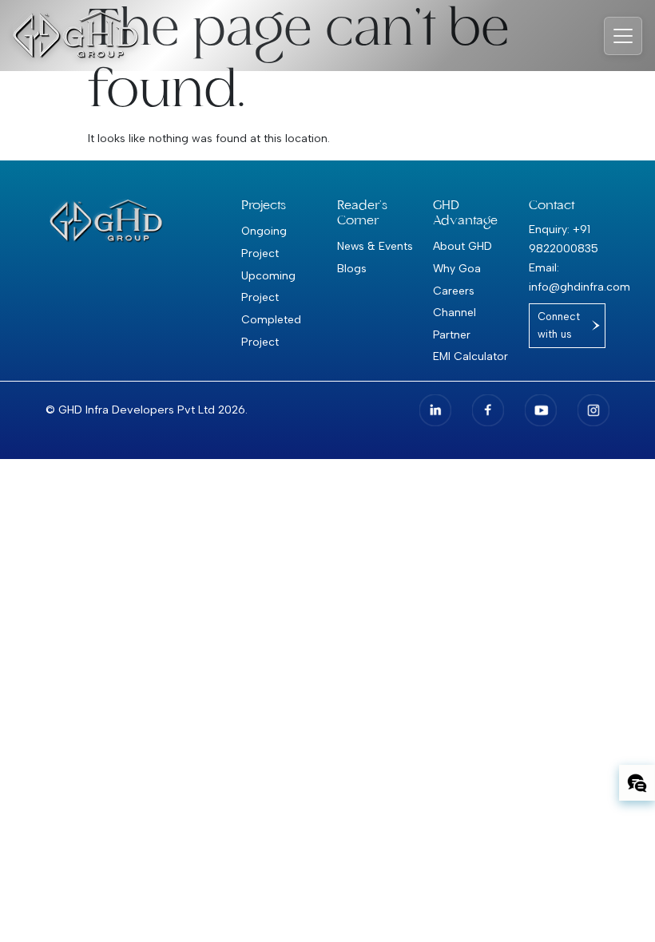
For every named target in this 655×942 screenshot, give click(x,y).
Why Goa (457, 268)
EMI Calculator (470, 356)
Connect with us (559, 325)
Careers (453, 290)
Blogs (352, 268)
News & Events (375, 245)
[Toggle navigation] (623, 36)
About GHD (462, 245)
